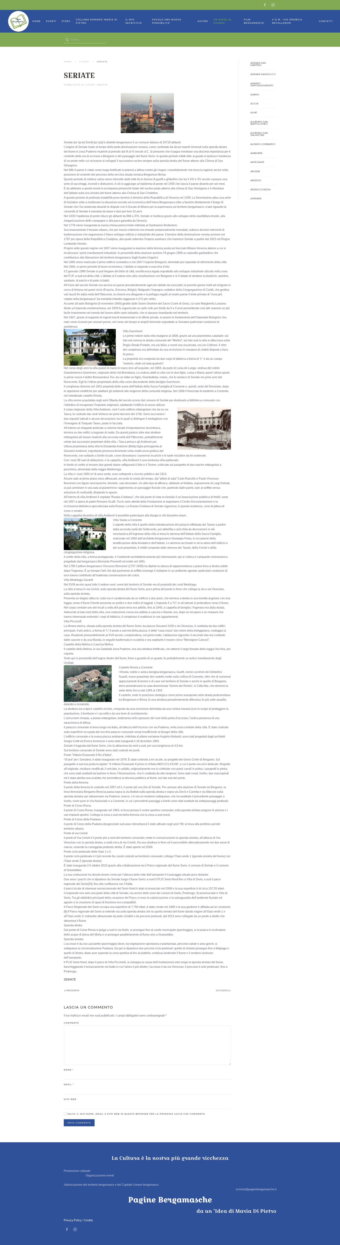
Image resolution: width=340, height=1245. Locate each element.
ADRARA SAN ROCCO (263, 74)
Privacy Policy (73, 1220)
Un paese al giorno (223, 21)
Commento (71, 1023)
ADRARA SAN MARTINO (258, 63)
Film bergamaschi (254, 21)
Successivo (222, 990)
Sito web (70, 1099)
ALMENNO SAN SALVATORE (259, 133)
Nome (68, 1070)
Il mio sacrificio (133, 21)
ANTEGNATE (257, 162)
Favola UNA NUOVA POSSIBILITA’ (166, 21)
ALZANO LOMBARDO (262, 144)
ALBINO (254, 94)
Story (66, 21)
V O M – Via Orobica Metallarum (287, 21)
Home (36, 21)
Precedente (72, 990)
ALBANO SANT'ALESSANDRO (261, 84)
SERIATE (102, 84)
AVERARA (255, 198)
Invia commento (79, 1123)
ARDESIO (255, 180)
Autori (203, 21)
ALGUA (254, 103)
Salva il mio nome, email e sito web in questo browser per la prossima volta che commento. (136, 1114)
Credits (88, 1220)
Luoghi (84, 61)
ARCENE (255, 171)
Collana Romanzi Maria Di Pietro (97, 21)
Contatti (326, 21)
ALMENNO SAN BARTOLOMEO (259, 122)
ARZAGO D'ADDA (260, 189)
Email (69, 1084)
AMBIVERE (256, 153)
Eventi (51, 21)
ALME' (253, 112)
